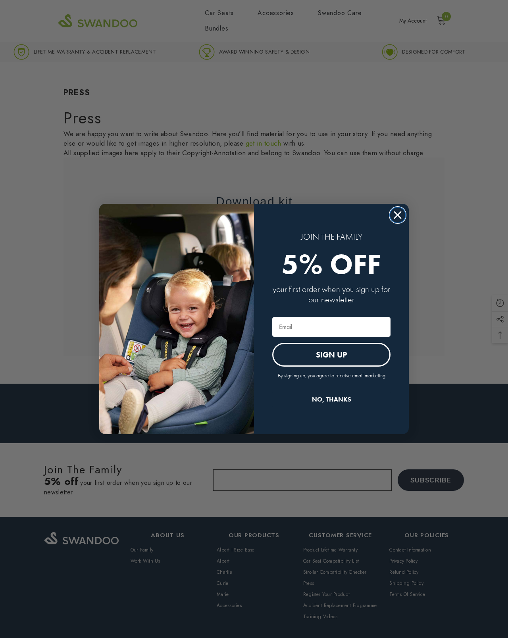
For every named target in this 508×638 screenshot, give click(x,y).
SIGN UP (331, 355)
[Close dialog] (398, 215)
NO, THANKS (331, 399)
